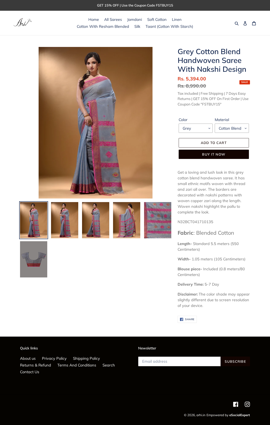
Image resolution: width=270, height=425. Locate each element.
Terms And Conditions (76, 365)
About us (28, 358)
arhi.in (200, 415)
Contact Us (29, 371)
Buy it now (213, 154)
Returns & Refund (35, 365)
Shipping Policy (86, 358)
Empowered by (228, 415)
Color (183, 119)
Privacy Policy (54, 358)
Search (109, 365)
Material (222, 119)
